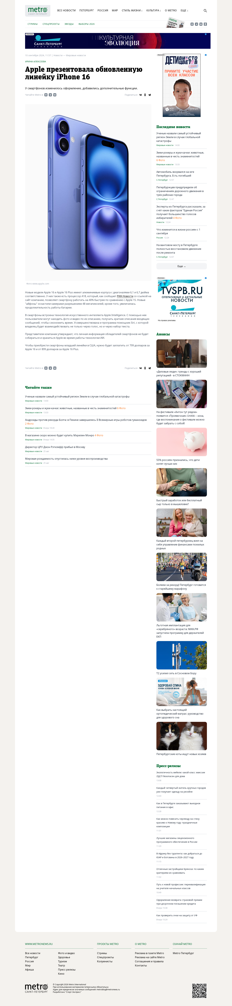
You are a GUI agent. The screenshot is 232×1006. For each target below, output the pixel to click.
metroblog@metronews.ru (108, 989)
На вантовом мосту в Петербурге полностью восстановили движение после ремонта (178, 248)
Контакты (141, 965)
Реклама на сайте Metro (150, 957)
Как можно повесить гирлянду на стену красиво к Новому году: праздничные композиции (177, 822)
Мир (115, 10)
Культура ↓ (153, 10)
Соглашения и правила (149, 961)
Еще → (182, 266)
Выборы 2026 (87, 23)
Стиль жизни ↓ (132, 10)
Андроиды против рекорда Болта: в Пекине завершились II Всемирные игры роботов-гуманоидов (86, 420)
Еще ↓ (184, 10)
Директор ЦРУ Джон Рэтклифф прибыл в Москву (55, 447)
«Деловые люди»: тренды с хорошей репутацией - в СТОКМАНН (178, 373)
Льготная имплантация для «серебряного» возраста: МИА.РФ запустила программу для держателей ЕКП (180, 631)
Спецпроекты (51, 23)
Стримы (33, 23)
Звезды (69, 23)
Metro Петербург (183, 953)
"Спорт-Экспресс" (73, 992)
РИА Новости (125, 296)
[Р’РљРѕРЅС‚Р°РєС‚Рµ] (141, 95)
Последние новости (173, 127)
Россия (103, 10)
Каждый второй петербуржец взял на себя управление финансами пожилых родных (180, 544)
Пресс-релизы (66, 969)
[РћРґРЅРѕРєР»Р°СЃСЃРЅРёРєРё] (145, 95)
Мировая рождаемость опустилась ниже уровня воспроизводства (66, 458)
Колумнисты (104, 961)
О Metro (171, 10)
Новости (160, 222)
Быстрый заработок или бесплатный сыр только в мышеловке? (179, 502)
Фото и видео (66, 953)
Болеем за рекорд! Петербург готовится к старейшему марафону (181, 586)
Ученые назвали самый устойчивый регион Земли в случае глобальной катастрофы (77, 396)
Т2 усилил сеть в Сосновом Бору (176, 673)
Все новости (66, 10)
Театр (61, 965)
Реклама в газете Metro (149, 953)
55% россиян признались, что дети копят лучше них (178, 461)
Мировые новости (76, 55)
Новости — (60, 55)
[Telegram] (149, 95)
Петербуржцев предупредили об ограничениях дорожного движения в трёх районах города (180, 191)
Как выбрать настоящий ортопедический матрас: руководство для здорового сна (179, 713)
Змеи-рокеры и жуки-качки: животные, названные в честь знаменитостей (70, 408)
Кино (61, 973)
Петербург (86, 10)
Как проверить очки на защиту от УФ (176, 915)
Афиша (29, 969)
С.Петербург (162, 180)
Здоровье (64, 957)
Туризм (62, 961)
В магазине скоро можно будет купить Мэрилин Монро (59, 435)
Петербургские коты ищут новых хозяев (181, 754)
